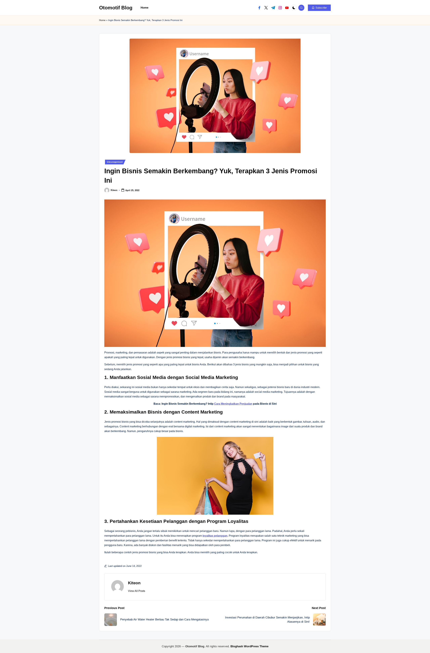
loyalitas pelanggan (215, 535)
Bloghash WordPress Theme (249, 646)
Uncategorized (114, 162)
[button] (319, 7)
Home (102, 20)
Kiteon (134, 583)
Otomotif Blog (115, 7)
